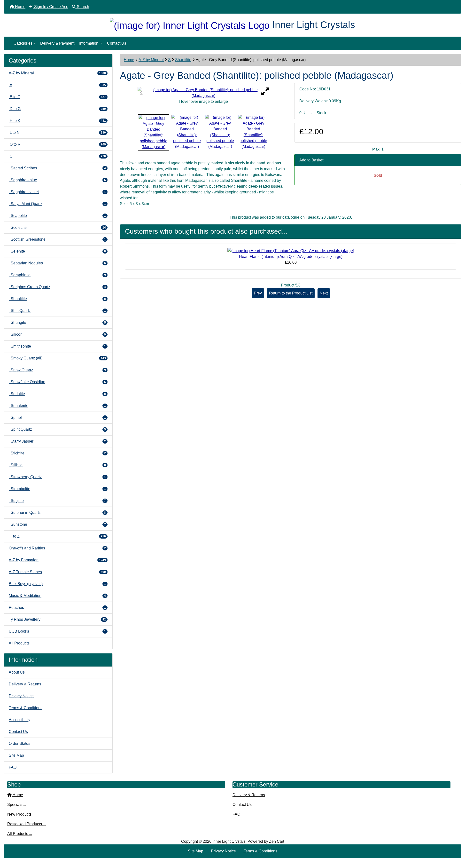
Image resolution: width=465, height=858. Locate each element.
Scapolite (57, 216)
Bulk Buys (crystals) (57, 584)
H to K (57, 121)
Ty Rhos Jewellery (57, 619)
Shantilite (183, 60)
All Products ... (21, 643)
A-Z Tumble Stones (57, 572)
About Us (17, 672)
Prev (258, 293)
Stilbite (57, 465)
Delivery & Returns (25, 684)
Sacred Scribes (57, 168)
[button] (456, 834)
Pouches (57, 607)
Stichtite (57, 453)
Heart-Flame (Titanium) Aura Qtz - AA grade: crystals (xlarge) (290, 256)
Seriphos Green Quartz (57, 287)
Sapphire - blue (57, 180)
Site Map (16, 755)
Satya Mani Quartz (57, 204)
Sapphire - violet (57, 192)
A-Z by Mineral (151, 60)
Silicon (57, 334)
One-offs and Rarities (57, 548)
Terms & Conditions (25, 708)
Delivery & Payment (57, 43)
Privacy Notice (21, 696)
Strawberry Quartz (57, 477)
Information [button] (89, 43)
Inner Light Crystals (229, 841)
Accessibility (19, 720)
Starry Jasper (57, 441)
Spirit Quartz (57, 429)
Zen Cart (276, 841)
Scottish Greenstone (57, 239)
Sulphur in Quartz (57, 512)
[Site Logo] (191, 24)
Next (324, 293)
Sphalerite (57, 406)
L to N (57, 132)
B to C (57, 97)
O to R (57, 144)
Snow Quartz (57, 370)
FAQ (12, 767)
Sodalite (57, 394)
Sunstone (57, 524)
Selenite (57, 251)
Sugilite (57, 501)
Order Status (19, 743)
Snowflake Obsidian (57, 382)
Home (129, 60)
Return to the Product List (290, 293)
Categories (23, 43)
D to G (57, 109)
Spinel (57, 417)
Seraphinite (57, 275)
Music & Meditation (57, 596)
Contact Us (116, 43)
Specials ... (16, 804)
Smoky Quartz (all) (57, 358)
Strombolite (57, 489)
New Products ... (21, 814)
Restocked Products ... (26, 824)
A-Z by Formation (57, 560)
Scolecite (57, 227)
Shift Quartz (57, 311)
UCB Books (57, 631)
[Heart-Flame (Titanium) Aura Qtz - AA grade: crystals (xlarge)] (290, 250)
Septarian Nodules (57, 263)
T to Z (57, 536)
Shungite (57, 322)
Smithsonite (57, 346)
